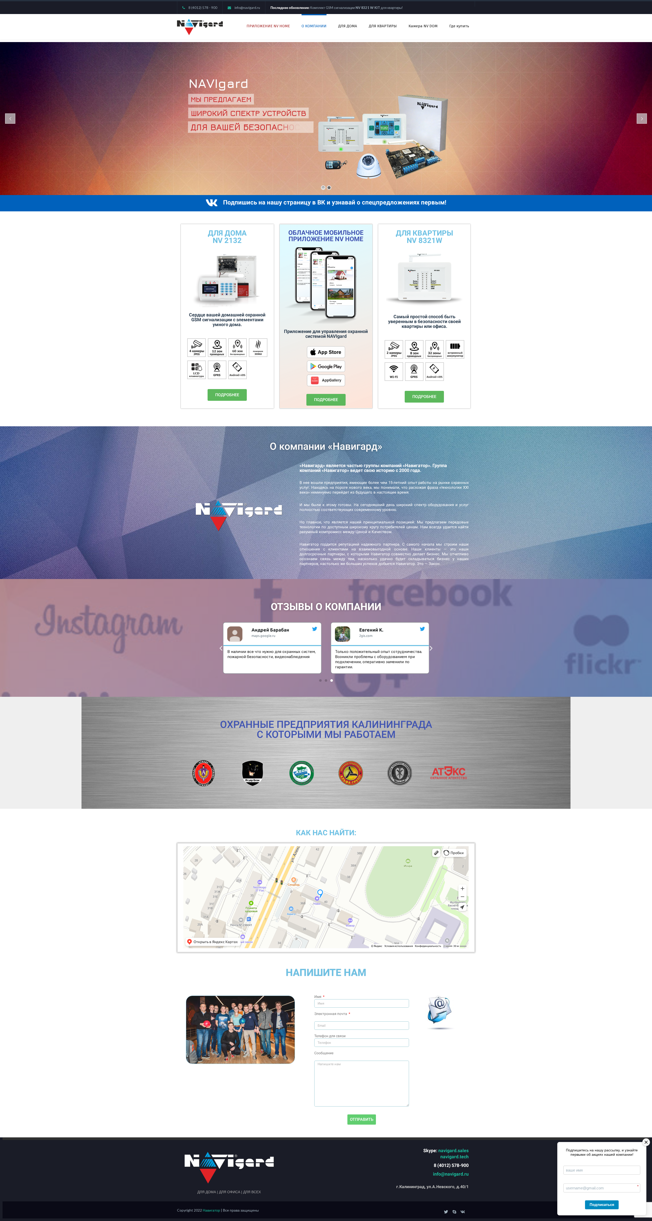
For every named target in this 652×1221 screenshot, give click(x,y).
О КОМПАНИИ (314, 26)
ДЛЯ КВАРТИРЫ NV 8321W (424, 237)
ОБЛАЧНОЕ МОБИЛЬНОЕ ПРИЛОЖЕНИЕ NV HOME (325, 236)
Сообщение (323, 1053)
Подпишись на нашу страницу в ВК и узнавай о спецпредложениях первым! (334, 202)
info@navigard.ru (247, 8)
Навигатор (212, 1210)
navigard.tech (454, 1156)
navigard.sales (453, 1150)
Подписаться (602, 1204)
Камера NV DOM (423, 26)
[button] (227, 395)
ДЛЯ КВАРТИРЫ (383, 26)
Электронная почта (331, 1014)
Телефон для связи (330, 1036)
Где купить (459, 26)
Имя (318, 997)
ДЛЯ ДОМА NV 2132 (227, 237)
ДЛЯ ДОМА (347, 26)
